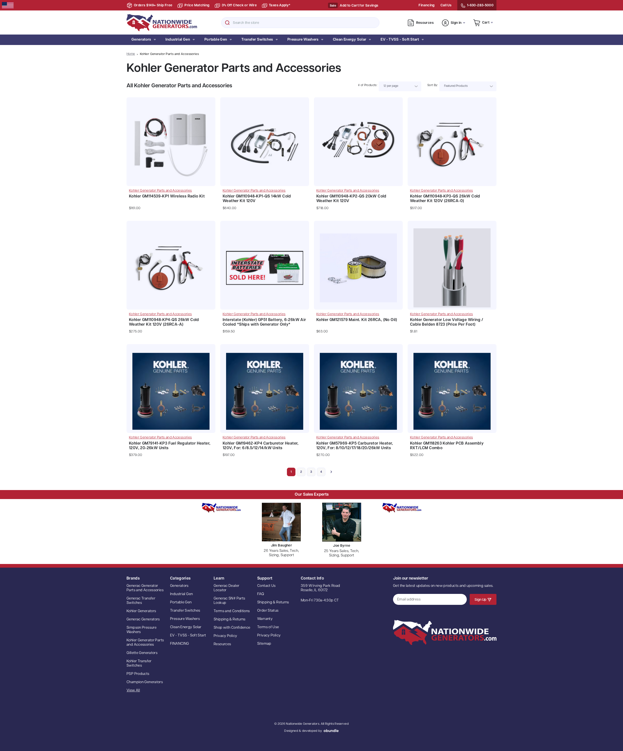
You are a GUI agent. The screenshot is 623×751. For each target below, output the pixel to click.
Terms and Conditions (232, 611)
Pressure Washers (303, 40)
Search (227, 23)
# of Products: (367, 85)
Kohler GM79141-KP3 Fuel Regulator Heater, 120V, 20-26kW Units (169, 446)
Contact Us (266, 586)
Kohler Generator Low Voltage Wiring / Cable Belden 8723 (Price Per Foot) (446, 322)
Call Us (445, 5)
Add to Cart (171, 148)
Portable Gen (215, 40)
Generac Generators (143, 619)
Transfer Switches (257, 40)
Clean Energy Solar (349, 40)
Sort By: (432, 85)
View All (133, 690)
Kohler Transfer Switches (139, 664)
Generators (141, 40)
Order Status (268, 611)
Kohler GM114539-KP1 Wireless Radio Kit (167, 196)
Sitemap (264, 644)
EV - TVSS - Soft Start (400, 40)
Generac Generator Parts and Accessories (145, 588)
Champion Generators (145, 682)
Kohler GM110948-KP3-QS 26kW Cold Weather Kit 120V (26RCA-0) (445, 199)
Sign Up (480, 600)
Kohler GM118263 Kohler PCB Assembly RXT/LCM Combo (447, 446)
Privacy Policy (225, 636)
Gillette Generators (142, 653)
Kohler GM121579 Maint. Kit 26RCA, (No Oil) (356, 320)
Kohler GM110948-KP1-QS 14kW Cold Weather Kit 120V (257, 199)
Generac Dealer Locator (226, 588)
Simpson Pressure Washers (141, 630)
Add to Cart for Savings (359, 6)
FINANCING (179, 644)
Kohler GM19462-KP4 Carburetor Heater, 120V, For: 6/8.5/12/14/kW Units (261, 446)
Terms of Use (268, 627)
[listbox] (400, 86)
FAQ (260, 594)
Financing (426, 5)
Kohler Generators (141, 611)
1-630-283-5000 (480, 5)
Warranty (265, 619)
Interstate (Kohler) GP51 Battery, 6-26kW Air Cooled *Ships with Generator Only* (264, 322)
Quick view (171, 135)
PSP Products (138, 674)
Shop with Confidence (232, 628)
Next (331, 472)
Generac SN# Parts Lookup (229, 601)
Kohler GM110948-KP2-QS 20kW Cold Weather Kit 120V (351, 199)
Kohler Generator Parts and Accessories (145, 643)
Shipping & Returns (230, 619)
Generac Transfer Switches (141, 601)
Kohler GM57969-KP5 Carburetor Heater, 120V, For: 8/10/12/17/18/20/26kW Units (354, 446)
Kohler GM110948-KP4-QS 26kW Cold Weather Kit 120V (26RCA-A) (164, 322)
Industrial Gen (177, 40)
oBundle (331, 730)
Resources (425, 23)
